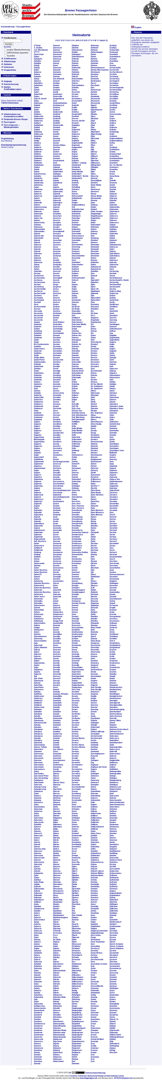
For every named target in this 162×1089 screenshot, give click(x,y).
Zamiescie (38, 1048)
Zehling (75, 180)
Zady (36, 411)
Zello (74, 448)
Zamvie (56, 76)
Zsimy (112, 143)
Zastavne (57, 546)
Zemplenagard (78, 590)
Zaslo (55, 523)
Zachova (38, 295)
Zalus (36, 970)
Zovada (94, 1001)
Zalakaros (38, 791)
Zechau (75, 94)
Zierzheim (95, 85)
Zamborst (38, 1026)
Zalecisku (38, 820)
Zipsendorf (95, 298)
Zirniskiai (95, 349)
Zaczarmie (38, 315)
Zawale (56, 714)
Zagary (37, 450)
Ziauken (75, 926)
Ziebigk (75, 993)
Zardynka (57, 265)
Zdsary (56, 1019)
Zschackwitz (115, 68)
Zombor (94, 889)
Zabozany (38, 227)
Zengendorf (77, 636)
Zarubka (56, 426)
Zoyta (93, 1010)
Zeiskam (75, 249)
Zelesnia (75, 360)
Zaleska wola (40, 849)
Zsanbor (113, 59)
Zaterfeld (57, 590)
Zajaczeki (38, 645)
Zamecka (38, 1037)
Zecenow (76, 92)
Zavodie (56, 667)
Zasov (56, 535)
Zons (93, 915)
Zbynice (56, 920)
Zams (55, 65)
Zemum (75, 605)
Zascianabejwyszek (62, 490)
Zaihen (37, 625)
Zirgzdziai (95, 320)
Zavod (56, 658)
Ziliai (93, 136)
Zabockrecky (40, 174)
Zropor (94, 1052)
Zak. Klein (38, 678)
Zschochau (114, 79)
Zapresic (57, 198)
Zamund (56, 70)
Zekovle (75, 302)
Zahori (37, 579)
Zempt (74, 596)
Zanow (56, 143)
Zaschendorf (58, 484)
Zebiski (75, 70)
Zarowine (57, 395)
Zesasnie (76, 785)
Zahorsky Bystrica (42, 592)
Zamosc (56, 45)
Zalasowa (38, 809)
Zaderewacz (39, 349)
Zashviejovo (58, 501)
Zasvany (57, 574)
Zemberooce (77, 535)
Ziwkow (94, 444)
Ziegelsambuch (78, 1028)
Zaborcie (38, 194)
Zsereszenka (115, 114)
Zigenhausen (96, 110)
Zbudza (56, 906)
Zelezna (75, 366)
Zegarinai (76, 130)
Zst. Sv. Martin (115, 165)
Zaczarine (38, 313)
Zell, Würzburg (78, 417)
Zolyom (94, 869)
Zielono (94, 65)
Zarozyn (56, 404)
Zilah (93, 125)
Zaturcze (57, 610)
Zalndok (37, 906)
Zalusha (37, 973)
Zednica (75, 112)
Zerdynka (76, 718)
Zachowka (38, 298)
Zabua (36, 265)
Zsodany (113, 147)
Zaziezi (56, 762)
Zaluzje (37, 993)
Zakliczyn (38, 698)
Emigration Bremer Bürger (16, 119)
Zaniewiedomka (60, 103)
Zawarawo (57, 718)
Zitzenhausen (97, 422)
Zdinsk (56, 988)
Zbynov (56, 924)
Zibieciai (75, 937)
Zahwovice (39, 619)
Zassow (56, 541)
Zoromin (94, 951)
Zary (55, 457)
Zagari (37, 433)
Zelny (74, 459)
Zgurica (75, 897)
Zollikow (94, 829)
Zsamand (113, 52)
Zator (55, 599)
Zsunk (112, 172)
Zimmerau (95, 189)
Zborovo (56, 875)
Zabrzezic (38, 262)
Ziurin (93, 428)
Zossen (94, 984)
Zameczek (38, 1039)
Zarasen (56, 242)
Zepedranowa (78, 670)
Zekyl (74, 304)
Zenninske (76, 645)
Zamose (56, 50)
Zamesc (37, 1044)
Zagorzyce (38, 499)
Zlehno (94, 552)
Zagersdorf (39, 457)
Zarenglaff (57, 278)
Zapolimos (57, 183)
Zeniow (75, 639)
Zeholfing (76, 187)
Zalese (37, 838)
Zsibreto (113, 127)
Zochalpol (95, 734)
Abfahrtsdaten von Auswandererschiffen (13, 115)
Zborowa (57, 882)
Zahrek (37, 608)
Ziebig (74, 990)
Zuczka (112, 289)
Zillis (93, 172)
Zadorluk (38, 380)
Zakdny (37, 692)
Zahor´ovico (39, 596)
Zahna (36, 559)
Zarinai (56, 309)
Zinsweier (95, 256)
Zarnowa (57, 346)
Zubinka (113, 229)
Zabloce (37, 143)
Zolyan (94, 864)
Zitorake (94, 408)
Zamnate (38, 1059)
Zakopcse (38, 734)
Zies (92, 87)
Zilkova (94, 152)
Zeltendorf (76, 479)
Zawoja (56, 740)
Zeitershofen (77, 265)
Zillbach (94, 156)
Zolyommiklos (97, 875)
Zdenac (56, 973)
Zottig (93, 995)
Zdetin (56, 986)
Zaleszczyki (39, 858)
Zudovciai (113, 293)
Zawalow (57, 716)
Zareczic (57, 271)
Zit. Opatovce (97, 388)
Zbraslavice (58, 891)
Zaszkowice (58, 581)
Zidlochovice (77, 984)
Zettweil (75, 833)
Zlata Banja (96, 492)
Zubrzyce (113, 260)
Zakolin (37, 716)
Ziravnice (95, 307)
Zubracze (113, 247)
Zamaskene (39, 1010)
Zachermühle (40, 289)
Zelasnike (76, 311)
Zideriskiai (76, 970)
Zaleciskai (38, 818)
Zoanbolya (95, 718)
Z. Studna (38, 48)
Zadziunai (38, 417)
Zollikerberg (96, 818)
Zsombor (113, 163)
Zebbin (75, 52)
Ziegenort (76, 1048)
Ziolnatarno (96, 269)
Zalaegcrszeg (40, 787)
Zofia (93, 758)
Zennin (75, 643)
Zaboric (37, 200)
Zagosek (38, 504)
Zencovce (76, 625)
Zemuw (75, 610)
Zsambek (113, 54)
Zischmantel (96, 371)
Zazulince (57, 771)
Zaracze (56, 220)
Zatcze (56, 583)
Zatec (55, 585)
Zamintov (38, 1050)
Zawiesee (57, 736)
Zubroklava (114, 256)
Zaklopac (38, 709)
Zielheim (94, 48)
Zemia (74, 557)
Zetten (74, 824)
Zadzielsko (39, 415)
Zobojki (94, 725)
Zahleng (37, 552)
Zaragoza (57, 225)
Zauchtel (57, 619)
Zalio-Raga (39, 882)
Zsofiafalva (114, 149)
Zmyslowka (96, 676)
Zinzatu (94, 260)
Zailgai (37, 627)
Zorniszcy (95, 948)
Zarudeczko (58, 433)
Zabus (36, 269)
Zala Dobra (39, 774)
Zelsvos (75, 473)
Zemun (75, 608)
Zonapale (95, 909)
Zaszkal (56, 579)
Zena (74, 614)
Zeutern (75, 838)
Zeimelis (75, 220)
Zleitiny (94, 554)
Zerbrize (75, 707)
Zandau (56, 83)
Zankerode (58, 112)
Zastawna (57, 554)
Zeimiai (75, 222)
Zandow (56, 90)
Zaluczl (37, 959)
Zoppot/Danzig (97, 933)
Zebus (74, 90)
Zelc (73, 315)
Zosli (93, 975)
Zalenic (37, 829)
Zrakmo (94, 1021)
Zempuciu (76, 601)
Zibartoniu (76, 928)
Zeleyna (75, 364)
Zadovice (38, 384)
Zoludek (94, 851)
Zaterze (56, 592)
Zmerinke (95, 650)
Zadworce (38, 404)
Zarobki (56, 366)
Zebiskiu (75, 72)
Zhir (73, 909)
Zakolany (38, 714)
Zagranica (38, 515)
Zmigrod (94, 665)
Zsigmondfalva (116, 138)
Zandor (56, 85)
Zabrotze (38, 253)
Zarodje (56, 373)
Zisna (93, 377)
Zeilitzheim (76, 211)
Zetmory (75, 820)
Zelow (74, 466)
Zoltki (93, 849)
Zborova (56, 871)
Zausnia (56, 625)
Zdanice (56, 955)
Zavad (56, 630)
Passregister (10, 122)
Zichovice (76, 951)
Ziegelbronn (77, 1015)
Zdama (56, 948)
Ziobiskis (95, 262)
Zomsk (94, 902)
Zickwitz (75, 957)
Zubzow (112, 267)
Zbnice (56, 849)
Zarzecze (57, 464)
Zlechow (94, 550)
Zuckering (113, 282)
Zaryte (56, 459)
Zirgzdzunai (96, 322)
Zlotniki (94, 619)
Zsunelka (113, 169)
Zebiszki (75, 74)
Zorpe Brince (96, 953)
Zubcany (113, 198)
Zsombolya (114, 161)
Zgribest (75, 891)
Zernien (75, 756)
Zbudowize (57, 902)
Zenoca (75, 652)
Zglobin (75, 880)
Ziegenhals (76, 1039)
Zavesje (56, 652)
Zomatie (94, 878)
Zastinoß (57, 559)
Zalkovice (38, 893)
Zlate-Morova (97, 515)
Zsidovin (113, 136)
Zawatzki (57, 725)
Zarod (55, 369)
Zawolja (56, 747)
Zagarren (38, 446)
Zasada (56, 470)
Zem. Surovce (78, 508)
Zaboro (37, 205)
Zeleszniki (76, 362)
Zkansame (95, 475)
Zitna (93, 400)
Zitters (94, 419)
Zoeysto (94, 756)
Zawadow (57, 703)
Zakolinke (38, 718)
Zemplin (75, 594)
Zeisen (75, 242)
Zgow (74, 886)
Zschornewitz (115, 90)
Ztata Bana (114, 176)
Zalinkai (37, 880)
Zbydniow (57, 913)
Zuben (112, 203)
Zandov (56, 87)
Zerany (75, 696)
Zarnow (56, 344)
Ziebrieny (76, 999)
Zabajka (37, 63)
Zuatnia (112, 189)
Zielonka (94, 61)
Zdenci (56, 975)
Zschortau (114, 92)
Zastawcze (58, 552)
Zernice (75, 749)
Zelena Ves (76, 333)
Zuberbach (114, 211)
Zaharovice (39, 546)
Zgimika (75, 875)
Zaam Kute (39, 54)
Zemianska (77, 559)
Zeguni (75, 156)
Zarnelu (56, 335)
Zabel (36, 87)
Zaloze (37, 944)
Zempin (75, 585)
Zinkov (94, 229)
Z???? (36, 52)
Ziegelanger (77, 1010)
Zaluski (37, 975)
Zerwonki (76, 780)
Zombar (94, 882)
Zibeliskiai (76, 933)
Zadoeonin (38, 366)
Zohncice (95, 776)
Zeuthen (75, 840)
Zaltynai (37, 951)
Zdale (55, 946)
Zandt (55, 92)
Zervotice (76, 774)
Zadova (37, 382)
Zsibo (111, 125)
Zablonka (38, 158)
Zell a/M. (75, 404)
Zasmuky (57, 528)
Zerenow (75, 723)
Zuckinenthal (115, 284)
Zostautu (95, 988)
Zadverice (38, 400)
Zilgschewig (96, 134)
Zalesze (37, 860)
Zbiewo (56, 816)
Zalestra (37, 853)
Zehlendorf (76, 174)
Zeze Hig (75, 862)
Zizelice (94, 453)
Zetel (74, 805)
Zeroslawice (77, 765)
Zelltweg (75, 450)
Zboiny (56, 853)
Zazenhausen (59, 760)
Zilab (93, 121)
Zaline (36, 878)
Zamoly (37, 1063)
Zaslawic (57, 510)
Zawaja (56, 709)
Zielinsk (94, 50)
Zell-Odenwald (78, 419)
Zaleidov (37, 824)
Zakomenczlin (40, 723)
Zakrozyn (38, 756)
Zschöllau (113, 96)
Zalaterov (38, 811)
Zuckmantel (114, 287)
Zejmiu (75, 291)
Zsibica (112, 123)
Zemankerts (77, 530)
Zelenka (75, 355)
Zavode (56, 663)
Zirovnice (95, 364)
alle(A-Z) (104, 40)
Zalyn (36, 1001)
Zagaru (37, 448)
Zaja (36, 643)
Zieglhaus (76, 1052)
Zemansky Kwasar (80, 532)
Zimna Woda (96, 196)
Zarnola (56, 340)
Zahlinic (37, 557)
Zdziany (56, 1050)
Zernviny (76, 760)
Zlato (93, 530)
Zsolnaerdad (115, 154)
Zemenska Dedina (80, 552)
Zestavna (76, 798)
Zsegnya (113, 107)
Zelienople (76, 377)
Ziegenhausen (78, 1041)
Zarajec (56, 227)
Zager (36, 455)
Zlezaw (94, 561)
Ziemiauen (95, 72)
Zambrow (38, 1032)
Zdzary (56, 1046)
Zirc (92, 311)
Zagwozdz (38, 537)
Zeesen (75, 118)
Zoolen (94, 917)
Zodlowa (94, 743)
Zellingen (76, 446)
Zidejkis (75, 966)
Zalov (36, 935)
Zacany (37, 273)
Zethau (75, 816)
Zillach (94, 154)
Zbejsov (56, 802)
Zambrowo (38, 1035)
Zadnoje (37, 364)
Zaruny (56, 444)
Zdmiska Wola (59, 997)
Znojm (93, 698)
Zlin (92, 572)
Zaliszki (37, 886)
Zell (73, 402)
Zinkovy (94, 231)
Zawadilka (57, 696)
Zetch (74, 802)
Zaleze (37, 866)
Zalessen (38, 851)
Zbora (55, 858)
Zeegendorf (77, 114)
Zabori (37, 198)
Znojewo (94, 694)
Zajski (36, 665)
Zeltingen (76, 486)
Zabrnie (37, 249)
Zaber (36, 92)
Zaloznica (38, 946)
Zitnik (93, 402)
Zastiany (57, 557)
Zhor (74, 913)
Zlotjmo (94, 612)
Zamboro (38, 1021)
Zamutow (57, 74)
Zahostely (38, 599)
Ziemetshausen (98, 68)
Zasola (56, 532)
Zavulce (56, 685)
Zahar (36, 543)
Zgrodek (75, 895)
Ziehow (75, 1059)
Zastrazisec (58, 568)
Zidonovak (76, 986)
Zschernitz (114, 70)
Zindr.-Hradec (97, 211)
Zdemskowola (59, 970)
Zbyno (56, 922)
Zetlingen (76, 818)
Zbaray (56, 778)
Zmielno (94, 661)
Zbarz (55, 787)
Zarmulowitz (58, 333)
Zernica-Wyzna (78, 747)
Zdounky (57, 1004)
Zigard (93, 105)
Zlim (92, 570)
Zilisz (93, 145)
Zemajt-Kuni (77, 523)
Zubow (112, 242)
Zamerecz (38, 1041)
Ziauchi (75, 924)
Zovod (93, 1008)
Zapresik (57, 200)
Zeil (73, 207)
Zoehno (94, 749)
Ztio (111, 178)
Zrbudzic (94, 1030)
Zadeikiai (38, 331)
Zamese (37, 1046)
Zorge (93, 937)
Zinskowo (95, 253)
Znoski (94, 712)
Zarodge (56, 371)
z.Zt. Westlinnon (41, 50)
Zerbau (75, 705)
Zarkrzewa (57, 326)
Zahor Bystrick (40, 572)
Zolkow (94, 811)
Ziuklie (94, 426)
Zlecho (94, 546)
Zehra (74, 191)
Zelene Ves (76, 335)
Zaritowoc (57, 313)
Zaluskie (37, 977)
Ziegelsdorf (77, 1030)
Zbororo (56, 866)
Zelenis (75, 349)
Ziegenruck (77, 1050)
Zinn (92, 236)
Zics (73, 962)
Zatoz (55, 603)
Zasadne (57, 475)
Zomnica (94, 897)
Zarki (55, 320)
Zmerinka (95, 647)
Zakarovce (39, 689)
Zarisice (56, 311)
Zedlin (74, 107)
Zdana (56, 953)
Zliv (92, 579)
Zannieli (56, 127)
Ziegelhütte (77, 1026)
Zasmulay (57, 530)
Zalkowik (38, 895)
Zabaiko (37, 61)
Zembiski (76, 537)
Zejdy (74, 287)
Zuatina (112, 187)
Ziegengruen (77, 1032)
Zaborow (38, 211)
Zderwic (56, 984)
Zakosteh (38, 743)
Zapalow (56, 165)
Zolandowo (95, 791)
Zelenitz (75, 353)
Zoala (93, 716)
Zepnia (75, 681)
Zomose (94, 900)
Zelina (74, 382)
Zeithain (75, 267)
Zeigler (75, 203)
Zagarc (37, 426)
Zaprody (56, 205)
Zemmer (75, 574)
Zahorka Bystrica (42, 583)
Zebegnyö (76, 54)
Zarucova (57, 430)
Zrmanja (94, 1041)
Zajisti (36, 661)
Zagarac (37, 424)
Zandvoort (57, 94)
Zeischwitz (76, 234)
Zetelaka (75, 809)
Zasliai (56, 519)
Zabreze (37, 247)
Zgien (74, 866)
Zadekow (38, 338)
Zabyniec (38, 271)
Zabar (36, 70)
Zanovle (56, 141)
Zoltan (93, 844)
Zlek (92, 557)
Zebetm (75, 65)
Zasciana (57, 488)
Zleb (92, 535)
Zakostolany (39, 745)
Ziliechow (95, 138)
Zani (55, 101)
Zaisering (38, 639)
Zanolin (56, 134)
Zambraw (38, 1028)
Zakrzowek (39, 767)
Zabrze (37, 256)
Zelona (75, 461)
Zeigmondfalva (78, 205)
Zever (74, 851)
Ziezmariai (95, 99)
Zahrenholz (39, 610)
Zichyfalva (76, 953)
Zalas (36, 805)
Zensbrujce (77, 658)
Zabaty (37, 74)
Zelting (75, 484)
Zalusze (37, 979)
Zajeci (36, 652)
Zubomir (113, 240)
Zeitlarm (75, 271)
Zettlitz (75, 831)
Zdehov (56, 968)
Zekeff (74, 298)
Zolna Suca (96, 833)
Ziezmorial (95, 103)
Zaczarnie (38, 318)
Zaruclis (56, 428)
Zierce (93, 83)
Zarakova (57, 229)
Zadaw (37, 329)
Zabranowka (39, 229)
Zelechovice (77, 322)
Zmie (93, 658)
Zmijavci (94, 667)
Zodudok (94, 745)
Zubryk (112, 258)
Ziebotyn (75, 997)
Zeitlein (75, 276)
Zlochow (94, 594)
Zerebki (75, 720)
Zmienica (95, 663)
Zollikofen (95, 820)
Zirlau (93, 338)
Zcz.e (55, 935)
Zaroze (56, 402)
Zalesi (36, 840)
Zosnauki (95, 982)
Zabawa (37, 76)
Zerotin (75, 767)
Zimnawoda (96, 198)
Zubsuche (113, 265)
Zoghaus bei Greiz (99, 767)
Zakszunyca (39, 769)
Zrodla (93, 1046)
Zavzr (55, 687)
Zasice (56, 504)
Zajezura (38, 658)
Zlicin (93, 565)
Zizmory (94, 470)
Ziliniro (94, 143)
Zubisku (113, 231)
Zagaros (37, 444)
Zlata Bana (95, 490)
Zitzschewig (96, 424)
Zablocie (37, 152)
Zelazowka (76, 313)
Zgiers (74, 871)
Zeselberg (76, 793)
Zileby (93, 130)
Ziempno (94, 74)
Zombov (94, 893)
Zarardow (57, 240)
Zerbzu (75, 712)
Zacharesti (39, 276)
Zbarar (56, 776)
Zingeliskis (95, 218)
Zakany (37, 683)
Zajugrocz (38, 670)
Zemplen (75, 588)
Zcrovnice (57, 933)
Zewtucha (76, 858)
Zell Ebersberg (78, 413)
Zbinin (55, 835)
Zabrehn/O (38, 238)
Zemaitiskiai (77, 517)
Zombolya (95, 886)
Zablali (37, 127)
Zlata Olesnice (97, 495)
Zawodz (56, 738)
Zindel (93, 207)
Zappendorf (58, 196)
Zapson (56, 207)
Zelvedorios (77, 497)
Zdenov (56, 982)
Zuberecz (113, 218)
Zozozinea (95, 1019)
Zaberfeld (38, 94)
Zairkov (37, 634)
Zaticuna (57, 594)
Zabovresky (39, 222)
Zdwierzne (57, 1039)
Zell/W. (74, 424)
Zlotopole (95, 623)
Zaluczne (38, 962)
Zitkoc (93, 391)
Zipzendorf (95, 300)
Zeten (74, 811)
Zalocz (37, 915)
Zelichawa (76, 375)
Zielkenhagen (97, 52)
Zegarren (76, 134)
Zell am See (77, 411)
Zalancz (37, 796)
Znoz (93, 714)
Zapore (56, 187)
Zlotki (93, 614)
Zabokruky (39, 183)
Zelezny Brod (78, 371)
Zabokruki (38, 180)
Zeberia (75, 61)
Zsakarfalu (114, 50)
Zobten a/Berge (97, 731)
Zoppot (94, 928)
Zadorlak (38, 377)
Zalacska (38, 785)
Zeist (74, 260)
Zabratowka (39, 231)
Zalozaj (37, 940)
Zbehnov (57, 798)
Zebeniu (75, 59)
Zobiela (94, 720)
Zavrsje (56, 681)
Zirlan (93, 335)
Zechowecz (77, 99)
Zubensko (113, 209)
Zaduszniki (39, 397)
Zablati (37, 130)
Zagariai (37, 435)
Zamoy (56, 63)
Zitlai (93, 397)
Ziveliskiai (95, 437)
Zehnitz (75, 185)
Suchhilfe (7, 47)
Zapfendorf (58, 172)
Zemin (74, 565)
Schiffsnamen (10, 59)
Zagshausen (39, 530)
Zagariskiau (39, 442)
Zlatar (93, 497)
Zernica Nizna (78, 745)
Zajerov (37, 656)
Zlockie (94, 596)
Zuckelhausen (115, 278)
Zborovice (57, 873)
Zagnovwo (38, 464)
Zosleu (94, 973)
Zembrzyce (77, 543)
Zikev (93, 116)
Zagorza (37, 492)
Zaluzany (38, 986)
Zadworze (38, 408)
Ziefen (74, 1004)
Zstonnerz (113, 167)
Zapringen (57, 203)
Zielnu (93, 54)
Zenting (75, 663)
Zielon (93, 56)
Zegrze (75, 154)
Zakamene (38, 681)
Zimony (94, 200)
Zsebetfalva (114, 103)
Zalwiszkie (38, 997)
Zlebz (93, 541)
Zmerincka (95, 645)
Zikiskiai (94, 118)
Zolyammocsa (97, 862)
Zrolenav (95, 1048)
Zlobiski (94, 592)
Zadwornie (38, 406)
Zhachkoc (76, 904)
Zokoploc (95, 785)
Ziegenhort (76, 1044)
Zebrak (75, 76)
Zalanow (37, 798)
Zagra (36, 508)
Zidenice (75, 968)
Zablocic (37, 147)
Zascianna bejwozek (57, 493)
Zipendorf (95, 280)
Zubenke (113, 205)
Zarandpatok (58, 231)
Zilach (93, 123)
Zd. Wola (57, 940)
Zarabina (57, 214)
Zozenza (94, 1015)
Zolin (93, 802)
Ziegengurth (77, 1035)
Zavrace (56, 676)
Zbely (55, 807)
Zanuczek (57, 154)
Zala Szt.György (41, 778)
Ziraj (93, 302)
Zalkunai (37, 897)
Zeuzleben (76, 842)
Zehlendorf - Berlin (80, 176)
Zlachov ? (95, 486)
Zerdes (75, 716)
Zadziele (37, 413)
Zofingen (94, 760)
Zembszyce (77, 546)
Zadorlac (38, 375)
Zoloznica (95, 842)
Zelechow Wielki (79, 324)
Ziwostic (94, 446)
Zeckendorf (77, 101)
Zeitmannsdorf (78, 278)
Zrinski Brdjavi (97, 1039)
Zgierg (74, 869)
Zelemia (75, 331)
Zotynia (94, 997)
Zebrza (75, 83)
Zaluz (36, 984)
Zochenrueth (96, 738)
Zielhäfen (8, 64)
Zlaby (93, 484)
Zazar (55, 751)
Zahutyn (37, 616)
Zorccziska (96, 935)
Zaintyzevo (39, 630)
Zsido (111, 134)
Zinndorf (94, 240)
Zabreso (37, 245)
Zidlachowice (77, 977)
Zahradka (38, 601)
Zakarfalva (39, 687)
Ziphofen (94, 282)
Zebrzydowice (78, 85)
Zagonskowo (39, 468)
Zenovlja (75, 654)
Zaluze (37, 988)
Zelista (75, 388)
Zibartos (75, 931)
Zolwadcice (96, 853)
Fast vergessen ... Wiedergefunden (12, 126)
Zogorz (94, 769)
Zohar (93, 771)
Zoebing (94, 747)
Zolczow (94, 793)
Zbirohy (56, 838)
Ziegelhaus (76, 1019)
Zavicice (57, 654)
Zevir (74, 853)
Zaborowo (38, 214)
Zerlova (75, 734)
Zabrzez (37, 260)
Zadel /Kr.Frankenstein (41, 343)
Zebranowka (77, 79)
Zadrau (37, 391)
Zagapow (38, 419)
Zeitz (74, 282)
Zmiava (94, 656)
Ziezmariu (95, 101)
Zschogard (114, 81)
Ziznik (93, 473)
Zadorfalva (39, 373)
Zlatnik (94, 523)
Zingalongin (96, 214)
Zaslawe (56, 508)
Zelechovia (76, 320)
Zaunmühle (58, 623)
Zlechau (94, 543)
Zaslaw (56, 506)
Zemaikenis (77, 510)
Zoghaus (94, 765)
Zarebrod (57, 269)
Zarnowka (57, 353)
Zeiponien (76, 229)
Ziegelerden (77, 1017)
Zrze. (93, 1061)
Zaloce (37, 913)
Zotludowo (95, 993)
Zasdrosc (57, 499)
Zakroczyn (38, 754)
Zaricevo (57, 293)
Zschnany (113, 76)
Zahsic (37, 612)
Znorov (94, 703)
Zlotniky (94, 621)
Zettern (75, 829)
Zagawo (37, 453)
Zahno (36, 561)
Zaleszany (38, 855)
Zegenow (76, 145)
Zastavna (57, 543)
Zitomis (94, 406)
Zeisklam (76, 253)
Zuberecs (113, 216)
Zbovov (56, 886)
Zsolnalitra (114, 156)
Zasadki (56, 473)
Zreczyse (95, 1032)
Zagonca (38, 466)
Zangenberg (58, 99)
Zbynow (56, 926)
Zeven (74, 849)
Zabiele (37, 105)
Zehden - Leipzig (79, 163)
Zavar (55, 645)
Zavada (56, 632)
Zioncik (94, 276)
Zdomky (56, 999)
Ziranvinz (95, 304)
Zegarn (75, 132)
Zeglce (75, 149)
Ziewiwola (95, 96)
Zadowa (37, 386)
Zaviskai (57, 656)
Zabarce (37, 72)
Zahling (37, 554)
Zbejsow (56, 805)
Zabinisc (37, 114)
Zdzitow (75, 48)
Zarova (56, 391)
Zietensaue (96, 90)
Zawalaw (57, 712)
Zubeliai (112, 200)
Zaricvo (56, 302)
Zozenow (95, 1013)
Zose (93, 962)
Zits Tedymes (97, 413)
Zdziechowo (58, 1061)
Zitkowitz (95, 395)
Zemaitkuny (77, 521)
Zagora (37, 473)
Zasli (55, 517)
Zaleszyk (38, 864)
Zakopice (38, 740)
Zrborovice (95, 1028)
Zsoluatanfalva (116, 158)
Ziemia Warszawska (100, 70)
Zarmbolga (58, 329)
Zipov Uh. (95, 289)
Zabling (37, 138)
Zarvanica (57, 448)
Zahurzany (38, 614)
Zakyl (36, 771)
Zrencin (94, 1037)
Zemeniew (76, 550)
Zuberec (113, 214)
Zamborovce (39, 1024)
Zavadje (56, 636)
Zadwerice (38, 402)
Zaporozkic (58, 191)
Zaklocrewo (39, 707)
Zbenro (56, 809)
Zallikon (37, 902)
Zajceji (37, 650)
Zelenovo (76, 357)
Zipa (92, 278)
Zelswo (75, 477)
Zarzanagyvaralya (61, 461)
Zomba (94, 880)
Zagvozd (37, 535)
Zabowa (37, 225)
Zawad (56, 689)
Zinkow (94, 234)
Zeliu (74, 391)
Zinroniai (94, 251)
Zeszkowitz (77, 800)
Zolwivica (95, 860)
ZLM (92, 588)
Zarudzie (57, 439)
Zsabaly (113, 45)
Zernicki (75, 754)
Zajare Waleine (40, 647)
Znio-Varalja (96, 689)
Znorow (94, 707)
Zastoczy (57, 561)
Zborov (56, 869)
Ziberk (74, 935)
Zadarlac (38, 324)
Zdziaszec (57, 1059)
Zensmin (75, 661)
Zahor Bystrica (40, 570)
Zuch (111, 269)
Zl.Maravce (96, 479)
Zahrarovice (39, 605)
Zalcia (36, 816)
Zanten (56, 152)
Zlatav (93, 504)
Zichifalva (76, 946)
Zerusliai (75, 771)
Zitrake (94, 411)
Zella (74, 426)
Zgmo (74, 882)
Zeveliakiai (76, 844)
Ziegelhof (76, 1024)
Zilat (92, 127)
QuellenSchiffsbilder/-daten (12, 88)
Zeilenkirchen (78, 209)
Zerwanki (76, 776)
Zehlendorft (77, 178)
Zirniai (93, 346)
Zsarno (112, 65)
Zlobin (93, 590)
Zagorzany (38, 495)
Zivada (94, 430)
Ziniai (93, 222)
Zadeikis (37, 335)
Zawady (56, 707)
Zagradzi (38, 512)
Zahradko (38, 603)
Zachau (37, 284)
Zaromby (57, 377)
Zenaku (75, 616)
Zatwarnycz (58, 614)
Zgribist (75, 893)
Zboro (55, 862)
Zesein (75, 791)
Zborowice (57, 884)
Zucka (112, 276)
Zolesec (94, 798)
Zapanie (56, 167)
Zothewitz (95, 990)
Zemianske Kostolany (77, 562)
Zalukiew (38, 966)
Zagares (37, 430)
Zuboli (112, 238)
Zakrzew (37, 760)
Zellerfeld (76, 437)
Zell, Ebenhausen (79, 415)
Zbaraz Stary (59, 782)
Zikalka (94, 114)
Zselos (112, 110)
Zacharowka (39, 278)
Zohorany (95, 780)
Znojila (94, 696)
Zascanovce (58, 481)
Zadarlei (37, 326)
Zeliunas (75, 393)
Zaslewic (57, 515)
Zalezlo (37, 871)
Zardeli (56, 260)
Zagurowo (38, 532)
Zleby (93, 539)
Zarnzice (57, 362)
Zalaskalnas (39, 807)
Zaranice (57, 234)
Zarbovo (56, 253)
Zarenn (56, 280)
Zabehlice (38, 83)
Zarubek (56, 419)
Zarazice (57, 249)
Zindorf (94, 209)
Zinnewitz (95, 245)
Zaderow (38, 351)
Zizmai (94, 466)
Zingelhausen (97, 216)
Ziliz (92, 147)
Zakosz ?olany (40, 747)
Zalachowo (39, 782)
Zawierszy (57, 734)
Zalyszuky (38, 1004)
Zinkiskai (95, 227)
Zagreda (37, 519)
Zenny (74, 650)
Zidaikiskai (76, 964)
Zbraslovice (58, 893)
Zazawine (57, 754)
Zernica (75, 743)
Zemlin (75, 568)
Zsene (112, 112)
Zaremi (56, 273)
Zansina (56, 147)
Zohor (93, 778)
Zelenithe (76, 351)
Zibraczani (76, 944)
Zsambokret (114, 56)
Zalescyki (38, 835)
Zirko (93, 326)
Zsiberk (112, 121)
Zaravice (57, 245)
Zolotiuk (94, 840)
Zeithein (75, 269)
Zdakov (56, 942)
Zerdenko (76, 714)
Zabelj (36, 90)
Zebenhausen (78, 56)
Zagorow (38, 484)
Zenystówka (77, 667)
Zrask (93, 1024)
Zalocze (37, 917)
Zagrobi (37, 521)
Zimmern (95, 191)
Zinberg (94, 205)
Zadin (36, 355)
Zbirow (56, 844)
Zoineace (95, 782)
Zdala (55, 944)
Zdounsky (57, 1006)
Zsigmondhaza (116, 141)
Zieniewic (95, 79)
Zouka (93, 999)
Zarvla (56, 453)
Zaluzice (37, 990)
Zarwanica (57, 455)
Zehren (75, 194)
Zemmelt (76, 572)
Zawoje (56, 743)
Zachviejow (39, 300)
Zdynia (56, 1044)
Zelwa (74, 499)
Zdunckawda (58, 1024)
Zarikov (56, 307)
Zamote (56, 61)
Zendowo (76, 630)
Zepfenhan (76, 678)
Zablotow (38, 163)
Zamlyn (37, 1055)
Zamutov (57, 72)
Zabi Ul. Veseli (40, 99)
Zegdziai (75, 141)
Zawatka (57, 723)
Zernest (75, 740)
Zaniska (56, 107)
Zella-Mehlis (77, 430)
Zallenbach (39, 900)
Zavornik (57, 674)
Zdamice (57, 951)
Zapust (56, 209)
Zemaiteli (76, 512)
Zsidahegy (114, 132)
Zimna (93, 194)
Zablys (37, 167)
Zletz (93, 559)
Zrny (93, 1044)
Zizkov (94, 464)
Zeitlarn (75, 273)
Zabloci (37, 145)
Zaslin (55, 521)
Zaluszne (38, 982)
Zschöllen (113, 99)
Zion (92, 273)
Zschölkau (114, 94)
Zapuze (56, 211)
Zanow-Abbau (59, 145)
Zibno (74, 942)
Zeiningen (76, 225)
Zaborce (37, 191)
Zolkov (94, 809)
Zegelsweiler (77, 143)
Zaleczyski (39, 822)
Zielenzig (95, 45)
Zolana (94, 789)
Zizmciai (94, 468)
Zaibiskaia (38, 621)
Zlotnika (94, 616)
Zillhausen (95, 163)
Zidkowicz (76, 975)
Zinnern (94, 242)
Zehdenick (76, 165)
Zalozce (37, 942)
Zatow (55, 601)
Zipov (93, 287)
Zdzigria (75, 45)
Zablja (36, 141)
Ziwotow (94, 448)
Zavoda (56, 661)
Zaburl (37, 267)
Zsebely (113, 101)
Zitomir (94, 404)
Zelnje (74, 457)
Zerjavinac (76, 729)
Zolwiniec (95, 858)
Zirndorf (94, 344)
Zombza (94, 895)
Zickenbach (77, 955)
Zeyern (75, 860)
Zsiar (111, 116)
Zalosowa (38, 933)
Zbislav (56, 847)
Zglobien (75, 878)
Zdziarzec (57, 1057)
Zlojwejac (95, 605)
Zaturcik (56, 608)
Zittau (93, 415)
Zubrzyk (113, 262)
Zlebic (93, 537)
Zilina (93, 141)
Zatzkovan (57, 616)
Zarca (55, 258)
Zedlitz (75, 110)
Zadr (36, 388)
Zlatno (93, 528)
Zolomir (94, 838)
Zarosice (57, 386)
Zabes (36, 96)
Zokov (93, 787)
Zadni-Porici (39, 360)
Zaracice (57, 218)
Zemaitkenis (77, 519)
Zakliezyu (38, 700)
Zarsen (56, 413)
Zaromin (56, 380)
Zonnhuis (95, 913)
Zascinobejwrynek (61, 497)
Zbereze (56, 811)
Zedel (74, 103)
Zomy (93, 904)
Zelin (74, 380)
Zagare (37, 428)
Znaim (93, 678)
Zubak (112, 191)
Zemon (75, 581)
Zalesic (37, 842)
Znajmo (94, 681)
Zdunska (57, 1028)
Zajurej (37, 672)
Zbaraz (56, 780)
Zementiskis (77, 554)
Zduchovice (58, 1021)
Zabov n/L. (38, 218)
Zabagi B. (38, 59)
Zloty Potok (96, 627)
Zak (35, 676)
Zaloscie (37, 928)
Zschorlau (113, 85)
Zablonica (38, 156)
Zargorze (57, 287)
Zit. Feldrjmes (97, 386)
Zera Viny (76, 689)
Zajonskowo (39, 663)
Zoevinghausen (97, 754)
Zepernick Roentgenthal (78, 675)
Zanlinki (56, 123)
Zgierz (74, 873)
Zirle (93, 340)
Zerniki (75, 758)
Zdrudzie (57, 1015)
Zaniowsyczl (58, 105)
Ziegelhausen (78, 1021)
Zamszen (57, 68)
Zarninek (57, 338)
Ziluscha (94, 176)
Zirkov (93, 329)
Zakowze (38, 751)
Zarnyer (56, 357)
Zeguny (75, 158)
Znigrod (94, 685)
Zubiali (112, 225)
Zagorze (37, 497)
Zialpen (75, 917)
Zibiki (74, 940)
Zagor (36, 470)
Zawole (56, 745)
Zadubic (37, 393)
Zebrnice (76, 81)
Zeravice (76, 698)
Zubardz (113, 194)
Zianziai (75, 920)
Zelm (74, 453)
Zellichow (76, 444)
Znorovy (94, 705)
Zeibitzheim (77, 198)
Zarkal (56, 318)
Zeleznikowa (77, 369)
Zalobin (37, 911)
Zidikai (75, 973)
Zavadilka (57, 634)
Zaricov (56, 298)
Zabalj (36, 65)
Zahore (37, 577)
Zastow (56, 565)
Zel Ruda (76, 309)
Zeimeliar (76, 218)
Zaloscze (38, 931)
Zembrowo (76, 541)
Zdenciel (57, 977)
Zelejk (74, 329)
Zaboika (37, 176)
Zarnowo (57, 355)
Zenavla (75, 621)
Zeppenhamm (78, 685)
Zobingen (95, 723)
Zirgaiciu (94, 318)
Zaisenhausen (40, 636)
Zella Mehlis (77, 428)
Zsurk (112, 174)
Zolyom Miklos (97, 873)
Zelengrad (76, 340)
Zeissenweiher (78, 256)
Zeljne (74, 400)
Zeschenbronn (78, 787)
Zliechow (95, 568)
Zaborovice (39, 209)
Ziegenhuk (76, 1046)
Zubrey (112, 251)
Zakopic (37, 738)
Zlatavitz (94, 506)
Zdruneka (57, 1017)
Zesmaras (76, 796)
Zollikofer (95, 822)
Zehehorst (76, 169)
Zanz (55, 163)
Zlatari (93, 499)
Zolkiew (94, 807)
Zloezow (94, 601)
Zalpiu (36, 948)
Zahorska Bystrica (42, 588)
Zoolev (94, 920)
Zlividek (94, 583)
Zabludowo (39, 165)
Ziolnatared (96, 267)
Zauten (56, 627)
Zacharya (38, 280)
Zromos (94, 1050)
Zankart (56, 110)
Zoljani (94, 805)
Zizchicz (94, 450)
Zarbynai (57, 256)
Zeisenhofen (77, 245)
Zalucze (37, 957)
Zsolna (112, 152)
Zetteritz (75, 827)
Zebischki (76, 68)
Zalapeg (37, 800)
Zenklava (76, 641)
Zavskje (56, 683)
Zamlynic (38, 1057)
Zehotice (75, 189)
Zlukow (94, 639)
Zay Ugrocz (58, 749)
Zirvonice (95, 366)
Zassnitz (57, 539)
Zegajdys (76, 125)
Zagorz (37, 490)
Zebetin (75, 63)
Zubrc (112, 249)
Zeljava (75, 395)
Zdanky (56, 957)
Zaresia (56, 282)
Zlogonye (95, 603)
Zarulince (57, 442)
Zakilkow (38, 694)
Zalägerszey (39, 1006)
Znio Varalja (96, 687)
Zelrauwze (76, 468)
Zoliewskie (95, 800)
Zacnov (37, 309)
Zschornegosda (116, 87)
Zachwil (37, 302)
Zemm (74, 570)
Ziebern (75, 988)
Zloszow (94, 608)
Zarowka (57, 400)
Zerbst (75, 709)
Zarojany (57, 375)
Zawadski (57, 705)
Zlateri (93, 517)
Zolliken (94, 816)
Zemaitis (75, 515)
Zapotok (56, 194)
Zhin (73, 906)
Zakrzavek (38, 758)
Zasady (56, 477)
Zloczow (94, 599)
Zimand (94, 178)
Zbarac (56, 774)
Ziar (73, 922)
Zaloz (36, 937)
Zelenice (75, 346)
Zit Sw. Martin (97, 384)
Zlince (93, 574)
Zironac (94, 351)
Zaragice (57, 222)
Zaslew (56, 512)
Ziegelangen (77, 1008)
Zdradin (56, 1008)
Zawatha (57, 720)
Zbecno (56, 793)
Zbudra (56, 904)
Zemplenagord (78, 592)
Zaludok (37, 964)
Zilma (93, 174)
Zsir (111, 145)
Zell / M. (75, 406)
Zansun (56, 149)
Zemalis (75, 528)
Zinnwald (95, 249)
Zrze (93, 1059)
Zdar (55, 959)
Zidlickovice (77, 982)
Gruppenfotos (10, 70)
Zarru (55, 411)
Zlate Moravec (97, 510)
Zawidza (56, 731)
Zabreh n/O (39, 236)
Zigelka (94, 107)
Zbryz (55, 895)
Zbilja (55, 829)
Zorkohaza (95, 940)
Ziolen (93, 265)
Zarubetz (57, 422)
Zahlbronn (38, 550)
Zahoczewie (39, 563)
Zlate (93, 508)
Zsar (111, 63)
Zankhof (56, 114)
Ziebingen (76, 995)
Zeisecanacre (78, 236)
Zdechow (57, 966)
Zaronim (56, 384)
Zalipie (37, 884)
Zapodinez (57, 176)
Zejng (74, 295)
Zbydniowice (58, 915)
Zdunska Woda (59, 1030)
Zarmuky (57, 331)
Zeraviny (76, 700)
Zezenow (76, 864)
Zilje (92, 149)
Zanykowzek (58, 161)
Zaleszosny (39, 862)
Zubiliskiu (113, 227)
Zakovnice (38, 749)
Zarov (55, 388)
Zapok (56, 178)
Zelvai (74, 495)
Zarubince (57, 424)
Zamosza (57, 59)
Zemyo (75, 612)
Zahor (36, 568)
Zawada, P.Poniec (61, 694)
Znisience (95, 692)
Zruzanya (95, 1057)
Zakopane (38, 729)
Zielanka (75, 1063)
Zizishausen (96, 461)
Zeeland (75, 116)
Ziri (92, 324)
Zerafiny (75, 692)
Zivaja (93, 433)
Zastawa (57, 550)
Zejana (75, 284)
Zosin (93, 968)
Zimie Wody (96, 185)
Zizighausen (96, 459)
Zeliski (75, 386)
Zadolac (37, 369)
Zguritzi (75, 902)
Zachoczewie (40, 293)
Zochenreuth (96, 736)
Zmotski (94, 674)
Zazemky (57, 758)
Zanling (56, 121)
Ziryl (93, 369)
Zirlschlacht (96, 342)
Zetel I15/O (76, 807)
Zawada (56, 692)
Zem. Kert (76, 504)
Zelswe (75, 475)
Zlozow (94, 634)
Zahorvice (38, 594)
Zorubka (94, 957)
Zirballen (94, 309)
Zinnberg (95, 238)
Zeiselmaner (77, 238)
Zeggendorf (77, 147)
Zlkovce (94, 585)
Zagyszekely (39, 539)
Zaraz (55, 247)
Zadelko (37, 346)
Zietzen (94, 94)
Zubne (112, 236)
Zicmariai (76, 959)
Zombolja (95, 884)
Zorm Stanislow (98, 942)
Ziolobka (94, 271)
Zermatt (75, 736)
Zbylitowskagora (60, 917)
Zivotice (94, 439)
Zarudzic (57, 437)
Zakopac (38, 727)
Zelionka (75, 384)
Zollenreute (96, 813)
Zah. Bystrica (40, 541)
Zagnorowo (39, 461)
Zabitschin (38, 116)
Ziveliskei (95, 435)
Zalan (36, 793)
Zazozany (57, 767)
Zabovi (37, 220)
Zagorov (37, 481)
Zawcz (56, 727)
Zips (92, 295)
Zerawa (75, 703)
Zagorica (38, 477)
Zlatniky (94, 526)
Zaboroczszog (40, 207)
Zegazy (75, 138)
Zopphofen (95, 926)
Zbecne (56, 791)
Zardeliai (57, 262)
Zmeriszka (95, 652)
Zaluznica (38, 995)
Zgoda (74, 884)
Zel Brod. (76, 307)
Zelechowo (76, 326)
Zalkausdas (39, 889)
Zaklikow (38, 705)
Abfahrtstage (10, 61)
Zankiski (57, 118)
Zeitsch (75, 280)
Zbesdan (57, 813)
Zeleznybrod (77, 373)
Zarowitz (57, 397)
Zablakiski (38, 125)
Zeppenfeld (77, 683)
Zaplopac (57, 174)
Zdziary (56, 1055)
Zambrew (38, 1030)
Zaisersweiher (40, 641)
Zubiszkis (113, 234)
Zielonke (94, 63)
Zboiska (56, 855)
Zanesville (57, 96)
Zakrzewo (38, 762)
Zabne (36, 169)
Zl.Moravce (96, 481)
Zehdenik (76, 167)
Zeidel (74, 200)
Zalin (36, 875)
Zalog (36, 922)
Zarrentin (57, 408)
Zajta (36, 667)
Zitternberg (96, 417)
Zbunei (56, 909)
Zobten (94, 729)
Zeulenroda (77, 835)
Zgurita (75, 900)
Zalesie (37, 844)
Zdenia (56, 979)
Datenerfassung (11, 84)
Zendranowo (77, 634)
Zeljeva (75, 397)
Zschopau (113, 83)
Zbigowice (57, 818)
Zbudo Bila (57, 900)
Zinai (93, 203)
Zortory (94, 955)
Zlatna (93, 519)
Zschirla (113, 74)
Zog (92, 762)
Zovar (93, 1004)
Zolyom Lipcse (97, 871)
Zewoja (75, 855)
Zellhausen (76, 442)
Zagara (37, 422)
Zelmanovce (77, 455)
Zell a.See (76, 408)
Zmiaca (94, 654)
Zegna (74, 152)
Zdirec (56, 990)
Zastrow (56, 570)
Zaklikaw (38, 703)
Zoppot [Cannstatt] (99, 931)
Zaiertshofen (39, 623)
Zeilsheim (76, 214)
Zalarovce (38, 802)
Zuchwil (112, 273)
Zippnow (94, 293)
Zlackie (94, 488)
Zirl (92, 333)
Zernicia (75, 751)
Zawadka (57, 698)
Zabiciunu (38, 103)
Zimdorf (94, 183)
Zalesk (37, 847)
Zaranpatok (58, 236)
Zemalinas (76, 526)
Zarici (55, 295)
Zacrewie (38, 311)
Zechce (75, 96)
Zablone (37, 154)
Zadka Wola (39, 357)
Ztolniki (112, 180)
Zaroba (56, 364)
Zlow (93, 630)
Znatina (94, 683)
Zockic (94, 740)
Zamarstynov (40, 1008)
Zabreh (37, 234)
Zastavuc (57, 548)
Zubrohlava (114, 253)
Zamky (37, 1052)
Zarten (56, 417)
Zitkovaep (95, 393)
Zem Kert (76, 501)
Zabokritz (38, 178)
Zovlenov (95, 1006)
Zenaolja (75, 619)
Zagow (37, 506)
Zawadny (57, 700)
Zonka (93, 911)
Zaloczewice (39, 920)
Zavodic (56, 665)
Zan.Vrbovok (58, 79)
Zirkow (94, 331)
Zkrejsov (95, 477)
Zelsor (74, 470)
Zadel (36, 340)
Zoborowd (95, 727)
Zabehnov (38, 85)
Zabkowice (39, 118)
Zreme (94, 1035)
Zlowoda (94, 632)
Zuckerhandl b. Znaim (119, 280)
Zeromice (76, 762)
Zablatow (38, 132)
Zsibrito (112, 130)
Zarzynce (57, 468)
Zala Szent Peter (41, 776)
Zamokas (38, 1061)
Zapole (56, 180)
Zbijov (55, 820)
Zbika (55, 822)
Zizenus (94, 457)
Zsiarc (112, 118)
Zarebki (56, 267)
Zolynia (94, 866)
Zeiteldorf (76, 262)
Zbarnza (56, 785)
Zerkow (75, 731)
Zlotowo (94, 625)
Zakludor (38, 712)
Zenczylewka (77, 627)
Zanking (56, 116)
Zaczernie (38, 320)
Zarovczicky (58, 393)
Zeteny (75, 813)
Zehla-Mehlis (77, 172)
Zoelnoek (95, 751)
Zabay (36, 79)
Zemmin (75, 577)
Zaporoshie (58, 189)
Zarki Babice (58, 322)
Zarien (56, 304)
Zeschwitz (76, 789)
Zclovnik (57, 931)
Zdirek (56, 993)
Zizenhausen (96, 455)
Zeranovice (77, 694)
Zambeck (38, 1013)
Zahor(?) (37, 574)
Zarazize (57, 251)
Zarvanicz (57, 450)
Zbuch (56, 897)
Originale (8, 81)
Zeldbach (76, 318)
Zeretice (75, 725)
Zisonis (94, 380)
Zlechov (94, 548)
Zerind (74, 727)
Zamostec (57, 54)
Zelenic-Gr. (76, 344)
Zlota (93, 610)
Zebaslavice (77, 50)
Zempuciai (76, 599)
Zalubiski (38, 953)
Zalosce (37, 926)
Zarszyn (56, 415)
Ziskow (94, 375)
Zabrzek (37, 258)
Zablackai (38, 121)
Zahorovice (39, 585)
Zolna (93, 831)
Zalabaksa (38, 780)
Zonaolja (94, 906)
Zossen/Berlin (97, 986)
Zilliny (93, 169)
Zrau (93, 1026)
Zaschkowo (58, 486)
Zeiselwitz (76, 240)
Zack (36, 304)
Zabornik (38, 203)
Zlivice (94, 581)
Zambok (37, 1017)
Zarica (56, 289)
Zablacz (37, 123)
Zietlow (94, 92)
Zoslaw (94, 970)
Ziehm (74, 1057)
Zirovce (94, 357)
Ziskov (94, 373)
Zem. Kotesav (78, 506)
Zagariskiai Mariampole (39, 438)
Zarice (56, 291)
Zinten (93, 258)
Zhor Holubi (77, 915)
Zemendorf (76, 548)
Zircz (93, 315)
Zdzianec (57, 1048)
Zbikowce (57, 824)
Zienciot (94, 76)
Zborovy (56, 878)
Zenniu (75, 647)
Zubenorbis (114, 207)
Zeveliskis (76, 847)
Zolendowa (95, 796)
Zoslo (93, 979)
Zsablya (113, 48)
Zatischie (57, 596)
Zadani (37, 322)
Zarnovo (56, 342)
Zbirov (56, 842)
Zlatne (93, 521)
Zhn (73, 911)
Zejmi (74, 289)
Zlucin (93, 636)
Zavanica (57, 643)
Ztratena (113, 183)
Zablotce (38, 161)
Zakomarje (39, 720)
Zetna (74, 822)
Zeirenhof (76, 231)
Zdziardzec (58, 1052)
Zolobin (94, 835)
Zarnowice (57, 349)
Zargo (55, 284)
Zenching (76, 623)
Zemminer (76, 579)
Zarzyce (56, 466)
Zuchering (113, 271)
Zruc (93, 1055)
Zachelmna (39, 287)
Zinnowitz (95, 247)
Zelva (74, 492)
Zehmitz (75, 183)
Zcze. (55, 937)
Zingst (93, 220)
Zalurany (38, 968)
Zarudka (56, 435)
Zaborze (37, 216)
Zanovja (56, 138)
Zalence (37, 827)
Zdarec (56, 962)
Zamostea (57, 52)
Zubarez (113, 196)
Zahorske (38, 590)
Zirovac (94, 355)
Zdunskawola (59, 1035)
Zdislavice (57, 995)
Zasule (56, 572)
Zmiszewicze (96, 670)
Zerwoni (75, 778)
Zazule (56, 769)
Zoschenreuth (97, 959)
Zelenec (75, 338)
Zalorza (37, 924)
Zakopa (37, 725)
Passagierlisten (23, 27)
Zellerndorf (76, 439)
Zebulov (75, 87)
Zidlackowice (77, 979)
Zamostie (57, 56)
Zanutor (56, 156)
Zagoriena (38, 479)
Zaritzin (56, 315)
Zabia (36, 101)
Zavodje (56, 670)
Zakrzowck (39, 765)
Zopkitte (94, 924)
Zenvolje (75, 665)
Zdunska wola (59, 1032)
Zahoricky (38, 581)
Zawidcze (57, 729)
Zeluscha (76, 490)
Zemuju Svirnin (78, 603)
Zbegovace (58, 796)
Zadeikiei (38, 333)
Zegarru (75, 136)
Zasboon (57, 479)
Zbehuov (57, 800)
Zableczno (38, 134)
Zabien (37, 107)
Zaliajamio (38, 873)
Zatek (55, 588)
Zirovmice (95, 362)
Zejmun (75, 293)
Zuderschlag (115, 291)
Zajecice (37, 654)
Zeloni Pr (76, 464)
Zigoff (93, 112)
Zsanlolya (113, 61)
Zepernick (76, 672)
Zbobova (57, 851)
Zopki (93, 922)
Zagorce (37, 475)
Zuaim (112, 185)
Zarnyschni (58, 360)
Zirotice (94, 353)
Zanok (56, 132)
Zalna (36, 904)
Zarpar (56, 406)
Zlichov (94, 563)
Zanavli (56, 81)
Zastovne (57, 563)
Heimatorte (9, 67)
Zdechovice (58, 964)
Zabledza (38, 136)
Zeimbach (76, 216)
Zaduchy (38, 395)
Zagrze (37, 528)
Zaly (36, 999)
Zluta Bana (95, 641)
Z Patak (37, 45)
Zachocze (38, 291)
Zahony (37, 565)
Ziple (93, 284)
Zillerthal (94, 161)
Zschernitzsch (115, 72)
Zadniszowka (40, 362)
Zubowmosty (115, 245)
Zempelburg (77, 583)
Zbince (56, 833)
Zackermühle (40, 307)
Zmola (93, 672)
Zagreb (37, 517)
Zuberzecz (114, 222)
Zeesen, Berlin (78, 121)
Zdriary (56, 1013)
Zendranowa (77, 632)
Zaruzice (57, 446)
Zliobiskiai (95, 577)
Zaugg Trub (58, 621)
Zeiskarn (76, 251)
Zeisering (76, 247)
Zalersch (38, 833)
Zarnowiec (57, 351)
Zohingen (95, 774)
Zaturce (56, 605)
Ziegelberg (76, 1013)
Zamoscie (57, 48)
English (138, 27)
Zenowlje (76, 656)
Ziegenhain (76, 1037)
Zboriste (56, 860)
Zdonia (56, 1001)
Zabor (36, 187)
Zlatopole (95, 532)
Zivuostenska (97, 442)
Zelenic (75, 342)
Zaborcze (38, 196)
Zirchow (94, 313)
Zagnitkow (38, 459)
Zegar (74, 127)
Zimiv (93, 187)
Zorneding (95, 946)
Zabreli (37, 242)
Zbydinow (57, 911)
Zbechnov (57, 789)
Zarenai (56, 276)
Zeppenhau (77, 687)
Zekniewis (76, 300)
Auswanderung (7, 27)
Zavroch (56, 678)
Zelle (74, 435)
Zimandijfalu (96, 180)
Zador (36, 371)
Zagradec (38, 510)
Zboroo (56, 864)
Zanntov (56, 130)
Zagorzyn (38, 501)
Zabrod (37, 251)
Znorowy (94, 709)
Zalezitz (37, 869)
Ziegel (74, 1006)
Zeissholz (76, 258)
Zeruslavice (77, 769)
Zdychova (57, 1041)
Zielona (94, 59)
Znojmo (94, 700)
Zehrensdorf (77, 196)
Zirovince (95, 360)
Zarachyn (57, 216)
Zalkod (37, 891)
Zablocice (38, 149)
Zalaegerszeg (40, 789)
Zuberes (113, 220)
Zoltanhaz (95, 847)
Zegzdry (75, 161)
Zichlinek (76, 948)
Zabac (36, 56)
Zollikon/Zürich (97, 827)
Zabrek (37, 240)
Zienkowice (96, 81)
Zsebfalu (113, 105)
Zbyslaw (56, 928)
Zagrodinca (39, 523)
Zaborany (38, 189)
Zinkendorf (95, 225)
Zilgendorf (95, 132)
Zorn (93, 944)
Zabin (36, 110)
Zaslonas (57, 526)
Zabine (37, 112)
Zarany (56, 238)
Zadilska (37, 353)
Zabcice (37, 81)
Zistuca (94, 382)
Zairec (37, 632)
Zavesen (57, 650)
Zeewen (75, 123)
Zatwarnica (58, 612)
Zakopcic (38, 731)
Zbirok (56, 840)
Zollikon (94, 824)
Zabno (36, 172)
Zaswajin (57, 577)
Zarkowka (57, 324)
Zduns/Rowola (59, 1026)
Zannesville (58, 125)
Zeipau (75, 227)
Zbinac (56, 831)
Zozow (93, 1017)
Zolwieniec (95, 855)
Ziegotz (75, 1055)
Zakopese (38, 736)
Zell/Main (76, 422)
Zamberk (38, 1015)
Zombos (94, 891)
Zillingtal (94, 167)
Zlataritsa (95, 501)
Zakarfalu (38, 685)
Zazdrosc (57, 756)
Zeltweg (75, 488)
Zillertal (94, 158)
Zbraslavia (57, 889)
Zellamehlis (77, 433)
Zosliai (94, 977)
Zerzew (75, 782)
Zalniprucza (39, 909)
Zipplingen (95, 291)
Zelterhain (76, 481)
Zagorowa (38, 486)
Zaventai (57, 647)
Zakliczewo (39, 696)
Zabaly (37, 68)
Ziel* (74, 1061)
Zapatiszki (57, 169)
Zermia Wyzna (78, 738)
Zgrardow (76, 889)
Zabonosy (38, 185)
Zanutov (56, 158)
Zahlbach (38, 548)
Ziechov (75, 1001)
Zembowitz (76, 539)
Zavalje (56, 641)
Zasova (56, 537)
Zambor (37, 1019)
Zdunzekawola (59, 1037)
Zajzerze (37, 674)
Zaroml (56, 382)
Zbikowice (57, 827)
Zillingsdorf (96, 165)
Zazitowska (58, 765)
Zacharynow (39, 282)
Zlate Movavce (97, 512)
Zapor (55, 185)
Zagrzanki (38, 526)
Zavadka (57, 639)
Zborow (56, 880)
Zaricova (57, 300)
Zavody (56, 672)
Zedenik (75, 105)
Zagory (37, 488)
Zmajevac (95, 643)
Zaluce (37, 955)
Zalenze (37, 831)
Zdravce (56, 1010)
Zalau (36, 813)
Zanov (56, 136)
